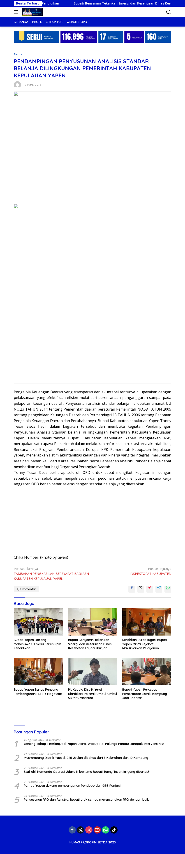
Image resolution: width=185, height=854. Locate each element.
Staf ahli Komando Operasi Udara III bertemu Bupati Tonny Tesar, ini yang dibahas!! (87, 772)
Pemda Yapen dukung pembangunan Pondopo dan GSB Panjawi (72, 786)
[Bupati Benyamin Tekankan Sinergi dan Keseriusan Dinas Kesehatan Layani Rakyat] (92, 622)
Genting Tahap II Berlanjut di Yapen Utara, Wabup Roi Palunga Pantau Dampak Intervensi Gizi (94, 744)
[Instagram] (88, 830)
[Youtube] (97, 830)
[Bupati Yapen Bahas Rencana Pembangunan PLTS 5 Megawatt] (38, 671)
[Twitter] (80, 830)
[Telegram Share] (158, 589)
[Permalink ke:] (17, 84)
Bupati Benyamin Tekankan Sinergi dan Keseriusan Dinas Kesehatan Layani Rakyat (90, 644)
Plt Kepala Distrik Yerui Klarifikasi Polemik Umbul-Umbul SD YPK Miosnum (92, 694)
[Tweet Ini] (140, 589)
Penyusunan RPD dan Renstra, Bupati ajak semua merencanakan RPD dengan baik (86, 800)
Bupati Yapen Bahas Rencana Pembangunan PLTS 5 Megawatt (38, 692)
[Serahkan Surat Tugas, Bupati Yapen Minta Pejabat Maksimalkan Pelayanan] (146, 622)
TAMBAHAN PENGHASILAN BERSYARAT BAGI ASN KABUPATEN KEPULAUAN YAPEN (51, 573)
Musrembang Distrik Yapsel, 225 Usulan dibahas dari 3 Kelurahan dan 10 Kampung (86, 758)
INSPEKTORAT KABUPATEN (150, 571)
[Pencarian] (168, 12)
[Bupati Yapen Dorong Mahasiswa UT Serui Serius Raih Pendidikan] (38, 622)
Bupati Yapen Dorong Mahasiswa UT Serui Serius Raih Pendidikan (37, 644)
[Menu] (17, 12)
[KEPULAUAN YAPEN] (32, 12)
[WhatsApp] (105, 830)
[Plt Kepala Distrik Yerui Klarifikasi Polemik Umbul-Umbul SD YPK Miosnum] (92, 671)
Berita (18, 54)
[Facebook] (72, 830)
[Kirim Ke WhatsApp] (167, 589)
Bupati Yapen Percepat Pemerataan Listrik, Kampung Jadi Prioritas (144, 694)
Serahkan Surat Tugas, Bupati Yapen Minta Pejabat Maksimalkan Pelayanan (144, 644)
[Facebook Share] (131, 589)
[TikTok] (114, 830)
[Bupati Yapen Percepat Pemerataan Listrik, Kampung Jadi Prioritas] (146, 671)
